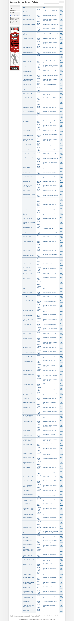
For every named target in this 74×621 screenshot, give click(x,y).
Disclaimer (33, 619)
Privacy (36, 619)
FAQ (29, 619)
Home (11, 5)
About (23, 619)
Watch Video (12, 12)
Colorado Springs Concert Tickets (24, 2)
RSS (41, 619)
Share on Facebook (15, 15)
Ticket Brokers (13, 10)
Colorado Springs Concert (40, 615)
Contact (26, 619)
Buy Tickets (12, 8)
